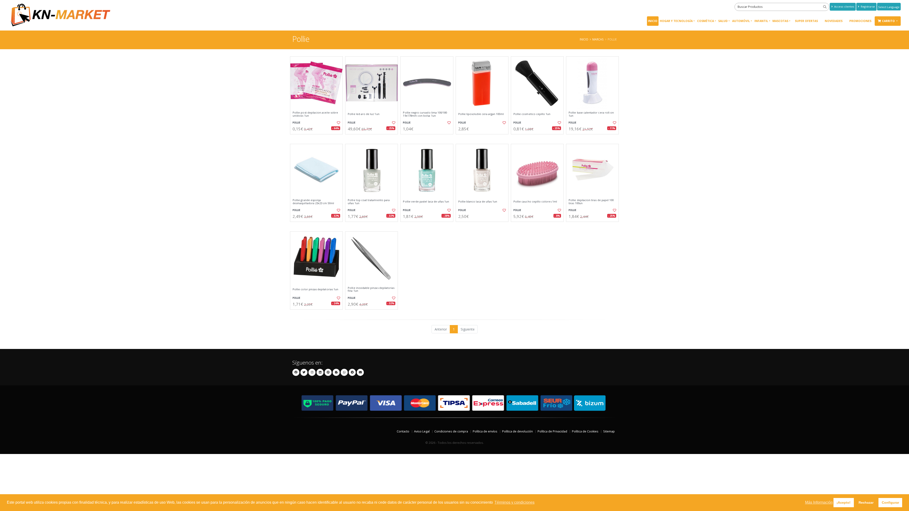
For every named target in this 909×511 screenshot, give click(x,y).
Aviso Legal (422, 431)
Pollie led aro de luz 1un (363, 114)
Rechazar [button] (866, 502)
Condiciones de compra (451, 431)
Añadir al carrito (318, 138)
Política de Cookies (585, 431)
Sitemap (609, 431)
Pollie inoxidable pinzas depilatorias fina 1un (371, 289)
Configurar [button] (890, 502)
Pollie (296, 122)
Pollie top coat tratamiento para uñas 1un (369, 202)
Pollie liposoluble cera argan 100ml (481, 114)
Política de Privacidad (552, 431)
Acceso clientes (843, 6)
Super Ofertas (806, 21)
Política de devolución (517, 431)
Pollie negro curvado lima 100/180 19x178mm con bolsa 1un (425, 114)
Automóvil (741, 21)
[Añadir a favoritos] (338, 122)
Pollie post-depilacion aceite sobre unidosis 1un (315, 114)
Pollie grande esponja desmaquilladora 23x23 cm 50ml (313, 202)
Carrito (889, 21)
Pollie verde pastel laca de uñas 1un (426, 201)
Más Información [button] (819, 502)
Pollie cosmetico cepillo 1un (532, 114)
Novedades (833, 21)
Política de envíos (485, 431)
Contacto (403, 431)
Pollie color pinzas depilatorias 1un (315, 289)
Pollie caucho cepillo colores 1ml (535, 201)
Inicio (652, 21)
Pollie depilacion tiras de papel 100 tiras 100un (591, 202)
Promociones (860, 21)
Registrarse (867, 6)
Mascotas (780, 21)
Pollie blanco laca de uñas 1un (477, 201)
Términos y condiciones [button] (515, 502)
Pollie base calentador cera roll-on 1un (591, 114)
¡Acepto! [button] (844, 502)
